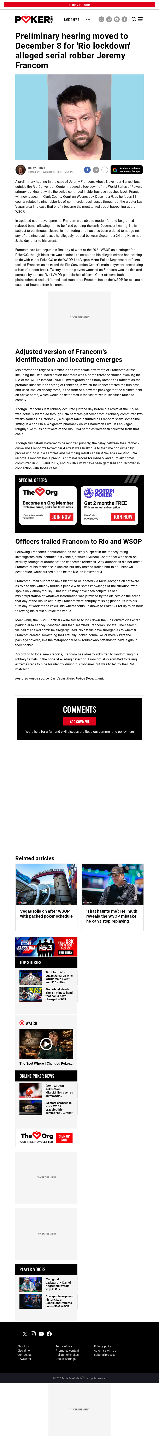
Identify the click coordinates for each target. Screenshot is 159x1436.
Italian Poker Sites (67, 1354)
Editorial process (104, 1354)
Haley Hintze (36, 167)
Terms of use (64, 1346)
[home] (34, 19)
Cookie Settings (66, 1359)
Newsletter (24, 1359)
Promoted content (67, 1350)
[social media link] (101, 19)
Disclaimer (24, 1350)
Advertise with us (105, 1350)
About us (23, 1346)
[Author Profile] (20, 169)
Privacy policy (103, 1346)
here (131, 732)
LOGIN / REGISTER (79, 4)
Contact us (24, 1354)
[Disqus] (79, 796)
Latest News (71, 19)
